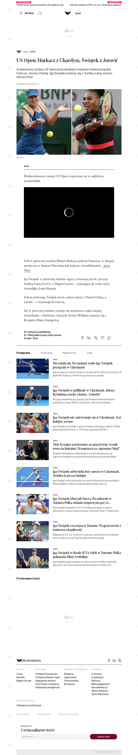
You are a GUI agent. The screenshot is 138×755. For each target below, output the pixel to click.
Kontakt (20, 677)
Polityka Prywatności (47, 674)
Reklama (69, 674)
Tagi (89, 352)
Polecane (47, 352)
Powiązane (23, 352)
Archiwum (69, 684)
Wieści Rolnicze (100, 690)
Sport (25, 52)
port (78, 13)
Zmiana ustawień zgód (48, 677)
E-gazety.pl (97, 677)
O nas (19, 674)
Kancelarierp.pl (99, 687)
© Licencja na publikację (37, 332)
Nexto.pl (96, 680)
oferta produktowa (68, 714)
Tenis (33, 52)
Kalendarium (43, 714)
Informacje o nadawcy (47, 684)
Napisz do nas (23, 680)
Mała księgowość (101, 684)
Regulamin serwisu (46, 680)
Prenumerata (71, 680)
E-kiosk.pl (96, 674)
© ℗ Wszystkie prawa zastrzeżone (42, 335)
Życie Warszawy (100, 694)
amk (26, 166)
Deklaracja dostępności (48, 687)
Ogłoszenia (70, 677)
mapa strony (23, 714)
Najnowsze (69, 352)
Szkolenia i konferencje (28, 705)
